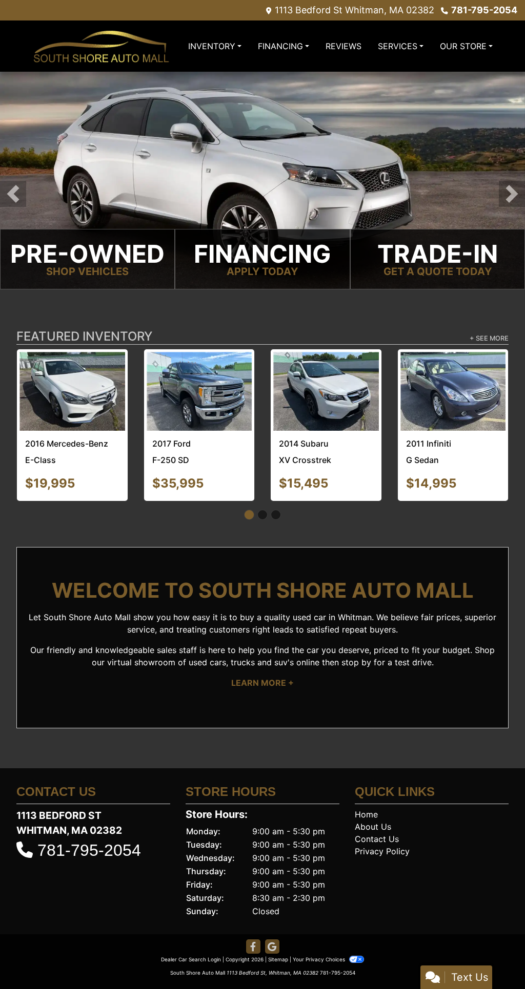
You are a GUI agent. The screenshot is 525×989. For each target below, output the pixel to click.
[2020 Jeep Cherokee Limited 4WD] (453, 376)
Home (366, 785)
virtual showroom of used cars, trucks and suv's (200, 633)
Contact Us (377, 810)
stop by (356, 633)
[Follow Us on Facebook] (253, 917)
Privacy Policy (382, 822)
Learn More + (262, 653)
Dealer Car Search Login (191, 930)
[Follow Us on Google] (272, 917)
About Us (373, 797)
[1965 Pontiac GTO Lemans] (72, 376)
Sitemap (278, 930)
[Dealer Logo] (101, 46)
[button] (13, 194)
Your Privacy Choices (320, 930)
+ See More (489, 339)
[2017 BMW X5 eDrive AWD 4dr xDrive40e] (200, 375)
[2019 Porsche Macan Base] (326, 377)
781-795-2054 (484, 10)
